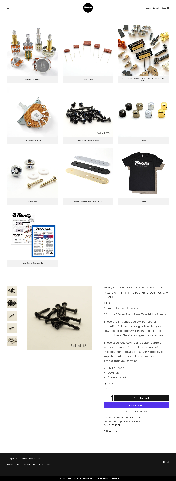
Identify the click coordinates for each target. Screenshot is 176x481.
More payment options (136, 411)
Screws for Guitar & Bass (130, 417)
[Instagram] (168, 462)
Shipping (108, 308)
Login (148, 8)
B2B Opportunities (45, 464)
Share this (112, 431)
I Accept (115, 478)
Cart (164, 8)
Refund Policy (30, 464)
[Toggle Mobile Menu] (9, 7)
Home (107, 287)
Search (156, 8)
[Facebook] (163, 462)
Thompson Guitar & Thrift (128, 421)
